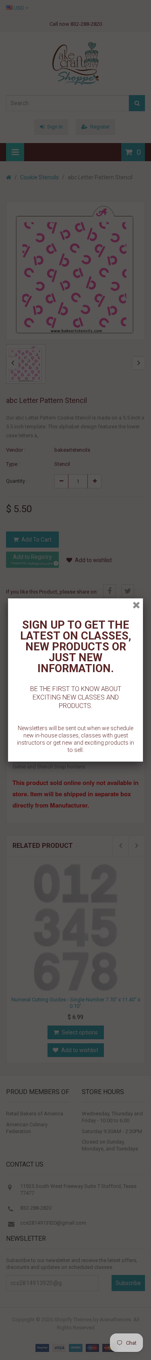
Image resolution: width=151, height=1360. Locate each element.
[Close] (136, 605)
